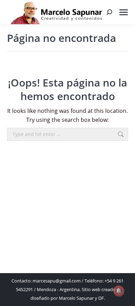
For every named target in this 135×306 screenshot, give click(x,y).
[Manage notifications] (118, 290)
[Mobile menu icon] (123, 12)
